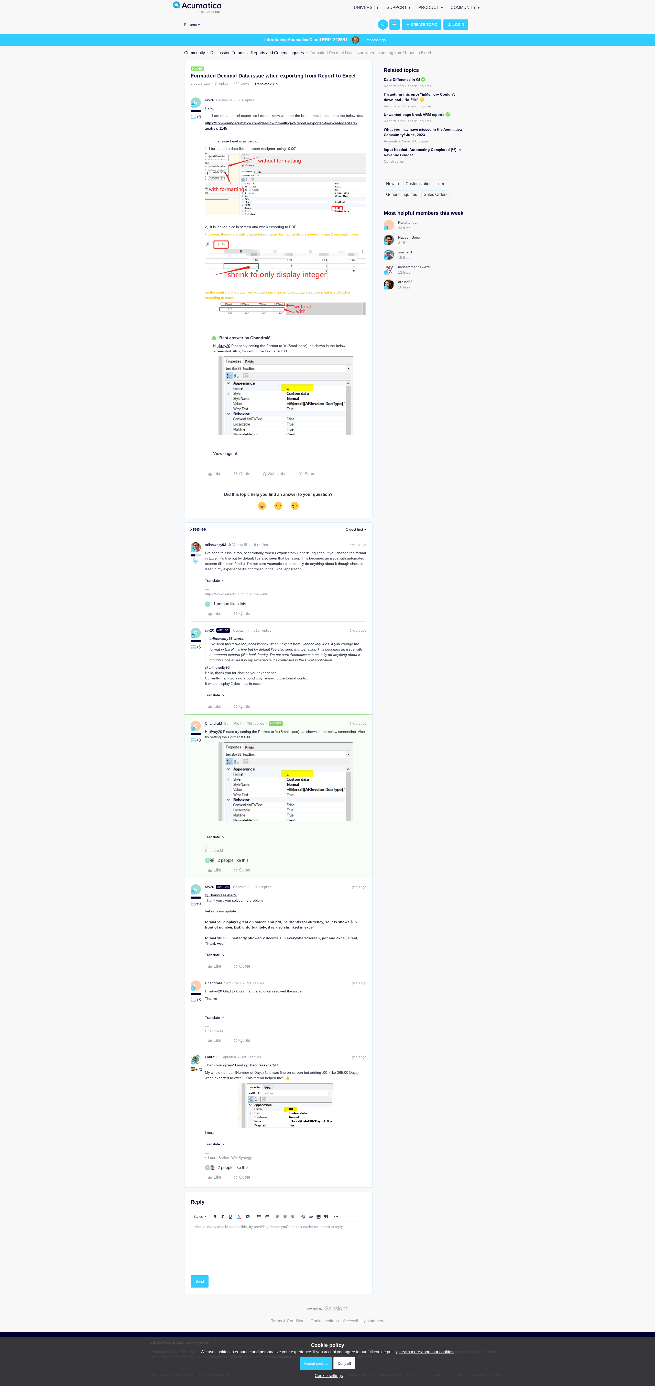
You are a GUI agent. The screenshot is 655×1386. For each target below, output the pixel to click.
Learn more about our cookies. (426, 1352)
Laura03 (212, 1057)
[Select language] (394, 24)
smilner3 (405, 252)
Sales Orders (435, 194)
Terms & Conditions (289, 1321)
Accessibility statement (363, 1321)
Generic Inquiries (401, 194)
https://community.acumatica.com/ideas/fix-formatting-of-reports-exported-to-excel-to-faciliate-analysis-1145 (281, 125)
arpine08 (405, 282)
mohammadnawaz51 (415, 267)
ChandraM (213, 723)
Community (463, 7)
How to (392, 184)
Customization (419, 184)
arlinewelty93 (215, 545)
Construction (394, 161)
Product (428, 7)
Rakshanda (407, 222)
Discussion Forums (227, 53)
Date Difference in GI (402, 79)
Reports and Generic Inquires (277, 53)
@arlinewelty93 (217, 667)
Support (397, 7)
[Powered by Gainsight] (327, 1310)
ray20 (209, 100)
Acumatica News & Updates (406, 141)
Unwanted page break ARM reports (414, 115)
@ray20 (223, 346)
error (442, 184)
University (366, 7)
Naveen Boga (409, 237)
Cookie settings (325, 1321)
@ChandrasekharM (221, 895)
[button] (421, 24)
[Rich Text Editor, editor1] (278, 1247)
